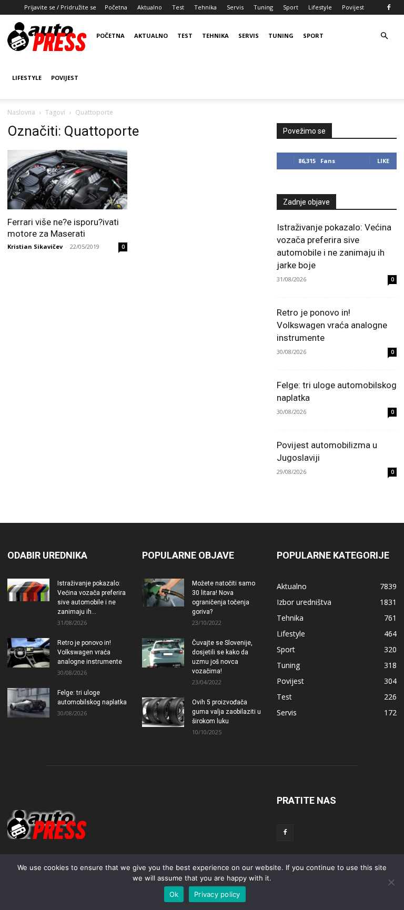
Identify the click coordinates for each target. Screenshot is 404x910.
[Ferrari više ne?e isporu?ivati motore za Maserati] (67, 179)
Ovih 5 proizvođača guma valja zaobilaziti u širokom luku (226, 712)
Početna (116, 7)
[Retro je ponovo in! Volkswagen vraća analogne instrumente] (28, 653)
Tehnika (205, 7)
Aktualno (149, 7)
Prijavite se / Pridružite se (60, 7)
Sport (290, 7)
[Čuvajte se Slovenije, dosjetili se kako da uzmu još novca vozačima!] (163, 653)
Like (383, 161)
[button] (384, 36)
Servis (235, 7)
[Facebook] (389, 7)
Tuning (263, 7)
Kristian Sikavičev (35, 246)
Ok (174, 894)
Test (178, 7)
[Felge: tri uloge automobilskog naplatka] (28, 702)
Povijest (353, 7)
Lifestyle (320, 7)
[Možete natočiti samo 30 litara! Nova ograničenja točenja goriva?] (163, 592)
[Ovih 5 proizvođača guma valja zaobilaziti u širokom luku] (163, 712)
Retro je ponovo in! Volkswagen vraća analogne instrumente (332, 325)
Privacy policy (217, 894)
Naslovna (21, 112)
